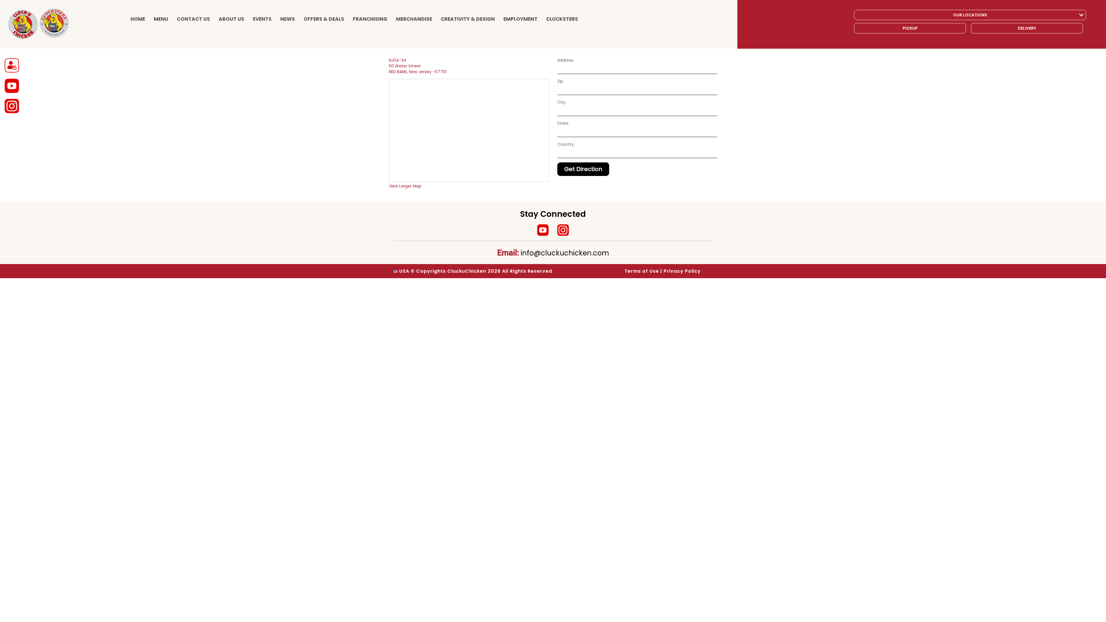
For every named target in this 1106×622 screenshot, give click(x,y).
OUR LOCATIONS (970, 15)
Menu (161, 19)
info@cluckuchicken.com (565, 253)
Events (262, 19)
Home (137, 19)
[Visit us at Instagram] (563, 230)
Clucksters (562, 19)
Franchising (370, 19)
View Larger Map (405, 186)
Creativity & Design (468, 19)
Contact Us (193, 19)
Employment (520, 19)
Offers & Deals (324, 19)
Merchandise (414, 19)
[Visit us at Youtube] (543, 230)
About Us (231, 19)
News (287, 19)
